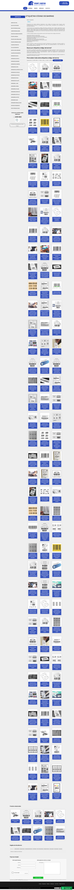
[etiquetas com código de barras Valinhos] (45, 417)
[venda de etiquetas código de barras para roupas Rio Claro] (33, 176)
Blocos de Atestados (15, 25)
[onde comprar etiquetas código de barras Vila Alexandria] (45, 547)
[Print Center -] (9, 2)
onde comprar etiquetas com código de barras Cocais (32, 425)
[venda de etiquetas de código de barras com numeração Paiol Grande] (33, 267)
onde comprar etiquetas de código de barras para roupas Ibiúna (57, 388)
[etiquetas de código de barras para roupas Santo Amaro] (33, 122)
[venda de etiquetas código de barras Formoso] (33, 733)
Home (25, 8)
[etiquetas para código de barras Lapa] (33, 158)
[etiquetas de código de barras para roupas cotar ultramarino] (33, 435)
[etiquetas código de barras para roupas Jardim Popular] (45, 176)
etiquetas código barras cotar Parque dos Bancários (56, 406)
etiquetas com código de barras (60, 837)
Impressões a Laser (14, 83)
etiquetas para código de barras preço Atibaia (56, 534)
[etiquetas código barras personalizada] (38, 814)
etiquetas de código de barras (60, 821)
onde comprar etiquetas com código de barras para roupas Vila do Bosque (44, 221)
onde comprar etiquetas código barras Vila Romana (44, 388)
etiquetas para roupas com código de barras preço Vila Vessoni (45, 649)
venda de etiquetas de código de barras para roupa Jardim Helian (33, 797)
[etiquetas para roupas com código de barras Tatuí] (33, 676)
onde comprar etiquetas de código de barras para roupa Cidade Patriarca (45, 758)
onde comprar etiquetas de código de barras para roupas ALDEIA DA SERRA (44, 295)
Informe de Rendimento (15, 105)
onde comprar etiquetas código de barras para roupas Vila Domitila (32, 333)
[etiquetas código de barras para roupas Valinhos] (33, 604)
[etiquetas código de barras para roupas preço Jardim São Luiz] (57, 565)
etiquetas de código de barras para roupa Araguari (32, 93)
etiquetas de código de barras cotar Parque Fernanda (32, 351)
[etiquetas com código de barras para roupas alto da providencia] (33, 362)
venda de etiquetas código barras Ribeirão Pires (33, 147)
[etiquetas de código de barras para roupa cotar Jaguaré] (33, 584)
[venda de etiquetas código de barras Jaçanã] (33, 659)
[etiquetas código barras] (15, 814)
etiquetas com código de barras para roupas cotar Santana (57, 481)
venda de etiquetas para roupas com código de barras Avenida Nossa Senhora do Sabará (45, 536)
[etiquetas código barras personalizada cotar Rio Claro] (57, 67)
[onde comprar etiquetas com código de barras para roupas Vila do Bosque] (45, 212)
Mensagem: (49, 868)
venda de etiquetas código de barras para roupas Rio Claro (33, 184)
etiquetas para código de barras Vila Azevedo (44, 776)
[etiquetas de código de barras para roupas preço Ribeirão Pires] (33, 713)
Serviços (41, 8)
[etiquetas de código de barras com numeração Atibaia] (33, 768)
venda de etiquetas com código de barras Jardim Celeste (45, 406)
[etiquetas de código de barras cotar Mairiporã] (33, 694)
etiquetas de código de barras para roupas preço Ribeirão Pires (33, 722)
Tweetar (29, 21)
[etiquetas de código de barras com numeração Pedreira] (57, 604)
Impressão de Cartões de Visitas (17, 69)
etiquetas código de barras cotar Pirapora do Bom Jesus (56, 332)
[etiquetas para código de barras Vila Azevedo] (45, 768)
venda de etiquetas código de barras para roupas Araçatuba (57, 202)
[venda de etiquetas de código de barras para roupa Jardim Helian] (33, 788)
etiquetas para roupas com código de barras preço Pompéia (57, 351)
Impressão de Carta (14, 66)
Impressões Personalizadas (16, 102)
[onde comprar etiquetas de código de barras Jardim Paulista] (57, 417)
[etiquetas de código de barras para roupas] (49, 830)
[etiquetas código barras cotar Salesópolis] (45, 194)
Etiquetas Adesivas (14, 36)
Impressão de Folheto (15, 80)
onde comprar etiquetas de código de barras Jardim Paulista (56, 425)
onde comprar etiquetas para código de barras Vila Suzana (32, 239)
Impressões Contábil (15, 86)
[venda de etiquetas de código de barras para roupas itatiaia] (57, 694)
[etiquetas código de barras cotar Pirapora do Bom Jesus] (57, 324)
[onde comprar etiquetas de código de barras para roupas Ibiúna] (57, 380)
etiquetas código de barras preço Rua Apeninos (44, 499)
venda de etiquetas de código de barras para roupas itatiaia (57, 702)
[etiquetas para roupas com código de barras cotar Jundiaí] (45, 473)
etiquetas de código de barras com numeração (15, 838)
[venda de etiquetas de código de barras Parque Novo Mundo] (57, 85)
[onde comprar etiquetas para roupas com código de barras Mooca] (45, 584)
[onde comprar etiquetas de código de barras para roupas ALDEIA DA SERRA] (45, 286)
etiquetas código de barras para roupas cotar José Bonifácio (57, 130)
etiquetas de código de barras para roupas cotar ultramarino (33, 443)
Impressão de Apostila (15, 58)
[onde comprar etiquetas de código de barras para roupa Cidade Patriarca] (45, 749)
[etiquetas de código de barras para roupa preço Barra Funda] (33, 305)
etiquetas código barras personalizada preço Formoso (56, 166)
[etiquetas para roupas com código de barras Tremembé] (45, 104)
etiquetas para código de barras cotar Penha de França (32, 388)
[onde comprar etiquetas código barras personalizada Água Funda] (33, 622)
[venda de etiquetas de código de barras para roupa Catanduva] (33, 249)
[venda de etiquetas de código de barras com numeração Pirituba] (45, 85)
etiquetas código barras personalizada (37, 821)
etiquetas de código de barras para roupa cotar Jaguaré (32, 593)
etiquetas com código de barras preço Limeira (44, 518)
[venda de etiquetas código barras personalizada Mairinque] (45, 788)
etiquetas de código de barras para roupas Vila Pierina (44, 443)
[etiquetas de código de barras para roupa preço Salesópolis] (33, 473)
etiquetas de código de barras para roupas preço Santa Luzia (33, 464)
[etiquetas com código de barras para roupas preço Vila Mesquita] (45, 231)
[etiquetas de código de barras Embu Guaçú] (33, 67)
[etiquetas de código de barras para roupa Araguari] (33, 85)
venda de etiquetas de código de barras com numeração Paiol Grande (33, 275)
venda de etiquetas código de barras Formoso (33, 740)
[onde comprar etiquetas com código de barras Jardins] (57, 491)
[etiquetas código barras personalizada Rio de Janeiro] (57, 249)
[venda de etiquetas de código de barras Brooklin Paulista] (33, 527)
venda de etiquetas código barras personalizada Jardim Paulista (45, 313)
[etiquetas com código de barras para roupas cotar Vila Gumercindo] (33, 194)
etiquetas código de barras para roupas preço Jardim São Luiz (56, 573)
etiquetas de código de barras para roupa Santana (44, 257)
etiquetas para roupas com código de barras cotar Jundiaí (45, 481)
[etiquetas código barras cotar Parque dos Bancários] (57, 398)
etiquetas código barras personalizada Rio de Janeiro (57, 257)
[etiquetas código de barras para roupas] (38, 830)
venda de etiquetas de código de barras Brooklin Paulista (33, 535)
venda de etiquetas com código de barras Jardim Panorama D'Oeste (45, 332)
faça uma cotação (57, 60)
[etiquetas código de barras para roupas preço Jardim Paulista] (45, 362)
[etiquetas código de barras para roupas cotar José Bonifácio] (57, 122)
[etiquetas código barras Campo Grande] (57, 104)
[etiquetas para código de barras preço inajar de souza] (57, 659)
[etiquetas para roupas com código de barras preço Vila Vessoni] (45, 641)
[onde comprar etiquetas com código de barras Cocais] (33, 417)
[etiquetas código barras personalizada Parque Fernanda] (45, 455)
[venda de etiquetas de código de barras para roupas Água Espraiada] (57, 584)
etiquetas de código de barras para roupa (49, 821)
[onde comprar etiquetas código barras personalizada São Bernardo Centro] (57, 435)
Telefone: (19, 867)
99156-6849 (65, 3)
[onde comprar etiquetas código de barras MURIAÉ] (57, 749)
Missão (36, 8)
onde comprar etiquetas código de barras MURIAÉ (56, 757)
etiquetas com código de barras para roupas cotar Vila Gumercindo (33, 202)
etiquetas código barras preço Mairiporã (44, 666)
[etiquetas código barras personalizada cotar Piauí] (33, 641)
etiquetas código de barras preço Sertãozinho (56, 183)
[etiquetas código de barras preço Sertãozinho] (57, 176)
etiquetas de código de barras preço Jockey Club (32, 518)
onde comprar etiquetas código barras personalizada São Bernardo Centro (56, 444)
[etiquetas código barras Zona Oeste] (57, 286)
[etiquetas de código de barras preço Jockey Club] (33, 510)
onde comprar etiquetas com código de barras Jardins (56, 499)
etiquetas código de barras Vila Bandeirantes (44, 611)
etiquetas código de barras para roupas (37, 838)
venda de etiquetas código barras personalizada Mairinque (45, 796)
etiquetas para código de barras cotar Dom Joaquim (57, 740)
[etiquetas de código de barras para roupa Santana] (45, 249)
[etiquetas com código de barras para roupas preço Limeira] (45, 622)
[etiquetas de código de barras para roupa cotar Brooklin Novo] (57, 231)
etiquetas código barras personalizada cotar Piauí (32, 649)
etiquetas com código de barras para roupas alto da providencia (32, 370)
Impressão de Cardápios (15, 64)
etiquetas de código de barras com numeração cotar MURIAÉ (44, 166)
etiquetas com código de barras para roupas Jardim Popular (56, 370)
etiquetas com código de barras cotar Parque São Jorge (56, 630)
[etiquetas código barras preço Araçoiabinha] (57, 267)
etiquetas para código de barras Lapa (32, 165)
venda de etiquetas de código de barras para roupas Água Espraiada (57, 593)
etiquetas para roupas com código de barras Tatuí (33, 684)
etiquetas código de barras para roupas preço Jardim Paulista (44, 370)
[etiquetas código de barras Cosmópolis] (57, 212)
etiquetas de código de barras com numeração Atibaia (32, 777)
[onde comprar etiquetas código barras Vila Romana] (45, 380)
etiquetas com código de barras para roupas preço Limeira (45, 630)
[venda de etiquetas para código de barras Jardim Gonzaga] (57, 547)
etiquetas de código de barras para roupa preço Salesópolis (32, 481)
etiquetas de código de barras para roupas (49, 838)
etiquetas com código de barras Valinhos (44, 425)
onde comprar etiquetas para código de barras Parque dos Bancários (44, 722)
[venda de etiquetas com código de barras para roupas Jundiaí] (57, 676)
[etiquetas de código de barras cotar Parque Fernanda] (33, 343)
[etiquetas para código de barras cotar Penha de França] (33, 380)
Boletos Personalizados (15, 28)
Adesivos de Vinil (14, 22)
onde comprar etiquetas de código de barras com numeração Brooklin (56, 777)
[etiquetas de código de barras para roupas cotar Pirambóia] (33, 547)
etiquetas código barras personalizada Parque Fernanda (44, 464)
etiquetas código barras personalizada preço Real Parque (45, 148)
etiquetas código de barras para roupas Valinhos (32, 611)
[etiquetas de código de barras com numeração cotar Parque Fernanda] (33, 491)
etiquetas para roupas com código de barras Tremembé (45, 112)
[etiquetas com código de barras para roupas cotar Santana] (57, 473)
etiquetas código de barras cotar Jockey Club (44, 75)
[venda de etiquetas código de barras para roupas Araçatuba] (57, 194)
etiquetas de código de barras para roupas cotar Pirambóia (33, 556)
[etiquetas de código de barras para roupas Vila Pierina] (45, 435)
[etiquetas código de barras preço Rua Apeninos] (45, 491)
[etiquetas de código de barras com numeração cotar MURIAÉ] (45, 158)
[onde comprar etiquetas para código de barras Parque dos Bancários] (45, 713)
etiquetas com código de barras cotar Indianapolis (57, 518)
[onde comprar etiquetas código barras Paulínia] (33, 104)
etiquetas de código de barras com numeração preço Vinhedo (56, 148)
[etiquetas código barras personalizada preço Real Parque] (45, 140)
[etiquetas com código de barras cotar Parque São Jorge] (57, 622)
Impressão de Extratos (15, 75)
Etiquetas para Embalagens (16, 39)
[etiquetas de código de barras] (60, 814)
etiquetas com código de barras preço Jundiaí (32, 219)
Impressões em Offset (15, 97)
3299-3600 (64, 2)
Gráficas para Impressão (15, 50)
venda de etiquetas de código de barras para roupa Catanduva (33, 257)
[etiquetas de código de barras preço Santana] (33, 286)
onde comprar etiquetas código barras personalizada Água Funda (32, 630)
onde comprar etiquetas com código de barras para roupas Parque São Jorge (56, 314)
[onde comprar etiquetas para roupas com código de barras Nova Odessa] (45, 565)
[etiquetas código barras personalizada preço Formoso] (57, 158)
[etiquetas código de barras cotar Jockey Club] (45, 67)
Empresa (30, 8)
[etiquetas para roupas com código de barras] (26, 830)
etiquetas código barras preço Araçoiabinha (56, 274)
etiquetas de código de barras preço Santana (32, 293)
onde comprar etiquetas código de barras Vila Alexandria (44, 556)
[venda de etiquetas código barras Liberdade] (45, 733)
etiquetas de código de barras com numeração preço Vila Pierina (56, 722)
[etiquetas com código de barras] (60, 830)
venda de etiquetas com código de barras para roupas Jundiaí (57, 685)
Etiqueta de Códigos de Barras (16, 33)
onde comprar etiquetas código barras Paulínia (32, 112)
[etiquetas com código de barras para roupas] (26, 814)
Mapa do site (62, 883)
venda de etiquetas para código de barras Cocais (45, 130)
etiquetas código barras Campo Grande (56, 112)
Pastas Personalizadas (15, 108)
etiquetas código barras (15, 821)
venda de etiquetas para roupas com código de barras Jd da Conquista (45, 275)
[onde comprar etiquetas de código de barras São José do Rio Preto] (45, 343)
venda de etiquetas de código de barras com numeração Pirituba (45, 94)
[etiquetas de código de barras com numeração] (15, 830)
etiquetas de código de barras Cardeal (44, 684)
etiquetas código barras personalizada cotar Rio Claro (56, 75)
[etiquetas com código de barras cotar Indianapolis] (57, 510)
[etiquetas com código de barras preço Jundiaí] (33, 212)
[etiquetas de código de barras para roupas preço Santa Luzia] (33, 455)
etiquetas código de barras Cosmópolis (56, 219)
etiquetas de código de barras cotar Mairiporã (32, 702)
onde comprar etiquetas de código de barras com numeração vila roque (32, 758)
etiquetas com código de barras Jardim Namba (56, 648)
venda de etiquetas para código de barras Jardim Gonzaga (57, 556)
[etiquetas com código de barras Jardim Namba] (57, 641)
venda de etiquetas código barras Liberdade (45, 740)
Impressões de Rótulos (15, 94)
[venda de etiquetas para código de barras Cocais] (45, 122)
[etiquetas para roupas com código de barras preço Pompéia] (57, 343)
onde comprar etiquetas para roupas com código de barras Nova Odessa (45, 574)
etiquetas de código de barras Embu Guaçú (32, 75)
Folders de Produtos (15, 44)
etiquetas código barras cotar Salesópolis (44, 201)
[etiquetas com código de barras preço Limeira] (45, 510)
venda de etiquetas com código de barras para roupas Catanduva (33, 573)
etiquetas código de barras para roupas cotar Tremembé (56, 796)
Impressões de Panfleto (15, 91)
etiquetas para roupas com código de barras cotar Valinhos (57, 464)
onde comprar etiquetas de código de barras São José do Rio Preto (44, 352)
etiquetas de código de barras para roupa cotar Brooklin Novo (56, 239)
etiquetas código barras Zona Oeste (57, 293)
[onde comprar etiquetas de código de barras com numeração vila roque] (33, 749)
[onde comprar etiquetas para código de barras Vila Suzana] (33, 231)
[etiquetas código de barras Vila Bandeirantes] (45, 604)
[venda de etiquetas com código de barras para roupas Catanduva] (33, 565)
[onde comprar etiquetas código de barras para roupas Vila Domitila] (33, 324)
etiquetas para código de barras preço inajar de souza (56, 667)
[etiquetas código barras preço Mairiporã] (45, 659)
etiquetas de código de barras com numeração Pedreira (56, 612)
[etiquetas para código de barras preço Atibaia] (57, 527)
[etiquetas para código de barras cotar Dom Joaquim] (57, 733)
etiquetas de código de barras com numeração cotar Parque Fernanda (32, 500)
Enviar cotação (38, 877)
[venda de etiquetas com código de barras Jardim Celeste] (45, 398)
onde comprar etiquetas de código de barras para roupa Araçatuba (44, 703)
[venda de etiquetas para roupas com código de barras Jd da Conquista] (45, 267)
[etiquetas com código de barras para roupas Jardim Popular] (57, 362)
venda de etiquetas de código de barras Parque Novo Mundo (57, 93)
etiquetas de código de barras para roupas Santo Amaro (33, 130)
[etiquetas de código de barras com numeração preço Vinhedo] (57, 140)
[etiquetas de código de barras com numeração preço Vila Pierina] (57, 713)
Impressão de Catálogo (15, 72)
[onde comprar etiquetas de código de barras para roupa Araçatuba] (45, 694)
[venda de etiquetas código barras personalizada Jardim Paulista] (45, 305)
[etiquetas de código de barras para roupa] (49, 814)
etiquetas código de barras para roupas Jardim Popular (44, 184)
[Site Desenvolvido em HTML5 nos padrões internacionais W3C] (56, 888)
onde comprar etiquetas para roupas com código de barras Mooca (45, 593)
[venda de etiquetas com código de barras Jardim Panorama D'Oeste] (45, 324)
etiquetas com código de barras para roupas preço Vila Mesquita (45, 239)
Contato (47, 8)
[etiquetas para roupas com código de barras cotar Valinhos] (57, 455)
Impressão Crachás (14, 55)
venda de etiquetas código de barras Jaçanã (33, 666)
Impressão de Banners (15, 61)
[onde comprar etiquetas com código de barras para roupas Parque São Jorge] (57, 305)
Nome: (19, 862)
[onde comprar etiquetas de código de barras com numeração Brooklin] (57, 768)
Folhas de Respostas (15, 47)
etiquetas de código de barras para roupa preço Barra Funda (32, 313)
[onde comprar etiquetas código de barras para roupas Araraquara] (33, 398)
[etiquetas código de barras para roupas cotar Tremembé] (57, 788)
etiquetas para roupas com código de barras (26, 838)
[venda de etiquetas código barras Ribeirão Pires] (33, 140)
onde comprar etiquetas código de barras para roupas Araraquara (32, 407)
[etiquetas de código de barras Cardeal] (45, 676)
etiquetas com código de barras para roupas (26, 821)
